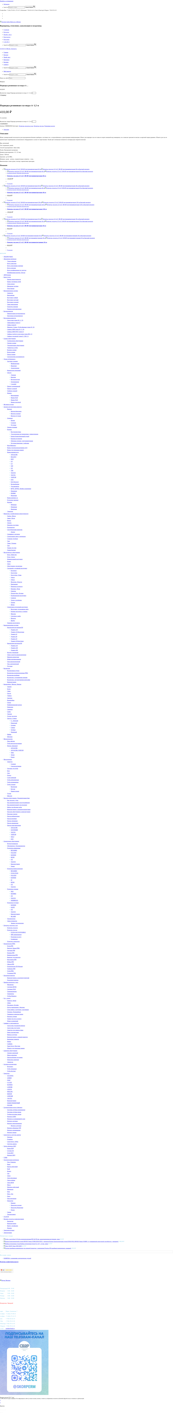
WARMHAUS (14, 900)
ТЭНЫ (5, 1157)
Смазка (9, 1212)
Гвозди (9, 693)
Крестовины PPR (11, 959)
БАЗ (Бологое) (15, 482)
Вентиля (9, 409)
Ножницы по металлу (17, 586)
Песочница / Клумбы (13, 1005)
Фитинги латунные (12, 1121)
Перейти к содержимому (6, 1)
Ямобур (13, 620)
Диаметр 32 (14, 634)
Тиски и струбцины (16, 600)
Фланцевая (14, 366)
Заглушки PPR (11, 950)
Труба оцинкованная (12, 782)
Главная (6, 52)
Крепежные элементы (13, 1039)
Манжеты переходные (13, 657)
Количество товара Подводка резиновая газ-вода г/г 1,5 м (15, 93)
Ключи (9, 561)
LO (12, 463)
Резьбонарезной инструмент (18, 595)
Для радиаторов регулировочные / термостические (24, 434)
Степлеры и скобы (16, 616)
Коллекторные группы (13, 670)
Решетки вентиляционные (14, 309)
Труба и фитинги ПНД (10, 1146)
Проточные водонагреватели (15, 315)
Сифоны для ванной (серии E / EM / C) (18, 336)
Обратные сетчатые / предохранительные (22, 441)
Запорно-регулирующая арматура (13, 407)
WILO (12, 836)
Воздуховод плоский (12, 302)
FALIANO (13, 852)
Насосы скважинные (12, 823)
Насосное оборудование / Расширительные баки (17, 798)
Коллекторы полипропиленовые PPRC (17, 673)
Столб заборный (11, 777)
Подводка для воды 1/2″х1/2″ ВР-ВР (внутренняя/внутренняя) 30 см (27, 242)
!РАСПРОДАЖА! (8, 256)
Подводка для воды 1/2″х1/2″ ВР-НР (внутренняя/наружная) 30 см (26, 225)
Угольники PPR (11, 973)
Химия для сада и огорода (14, 1018)
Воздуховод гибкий (12, 297)
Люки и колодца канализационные (16, 654)
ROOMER (13, 893)
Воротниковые (15, 395)
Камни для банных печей (14, 281)
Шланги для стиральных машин (16, 1048)
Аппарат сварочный (12, 1053)
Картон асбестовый (12, 1166)
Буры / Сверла (11, 557)
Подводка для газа (39, 126)
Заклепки (9, 698)
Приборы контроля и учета (11, 982)
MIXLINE (10, 1091)
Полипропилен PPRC (9, 943)
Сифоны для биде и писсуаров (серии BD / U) (19, 334)
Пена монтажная (11, 1198)
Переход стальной (12, 388)
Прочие (13, 420)
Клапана (9, 429)
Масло (9, 1185)
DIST (12, 459)
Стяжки (13, 727)
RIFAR (12, 857)
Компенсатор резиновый (14, 370)
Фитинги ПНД (11, 1155)
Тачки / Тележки (11, 543)
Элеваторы (10, 511)
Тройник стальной (12, 391)
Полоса (9, 775)
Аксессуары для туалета (13, 1028)
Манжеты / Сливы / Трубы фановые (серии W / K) (21, 327)
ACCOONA (10, 1075)
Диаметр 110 (14, 629)
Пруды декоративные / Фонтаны (16, 1007)
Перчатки (9, 1137)
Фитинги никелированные (14, 1123)
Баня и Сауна (7, 277)
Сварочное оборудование (10, 1050)
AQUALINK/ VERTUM (17, 750)
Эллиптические (15, 368)
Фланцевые (14, 495)
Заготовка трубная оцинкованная (16, 1110)
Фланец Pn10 (14, 397)
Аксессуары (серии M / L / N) (15, 320)
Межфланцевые (15, 363)
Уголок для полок (12, 716)
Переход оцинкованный (13, 386)
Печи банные (10, 288)
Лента (8, 564)
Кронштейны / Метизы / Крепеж (12, 684)
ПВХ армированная (16, 934)
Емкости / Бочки (11, 1000)
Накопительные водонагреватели (16, 313)
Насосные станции (12, 814)
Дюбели (9, 695)
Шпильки (9, 736)
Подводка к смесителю (13, 941)
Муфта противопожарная (14, 659)
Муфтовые (13, 504)
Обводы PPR (10, 964)
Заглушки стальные (12, 361)
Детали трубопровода (9, 359)
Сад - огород (7, 998)
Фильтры (9, 502)
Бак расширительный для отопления (17, 805)
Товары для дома (11, 548)
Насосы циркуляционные (14, 825)
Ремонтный (14, 723)
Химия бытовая (11, 550)
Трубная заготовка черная (14, 1114)
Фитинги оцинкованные (13, 1130)
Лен (8, 1173)
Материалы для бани (12, 286)
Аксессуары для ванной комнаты (16, 1025)
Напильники (14, 584)
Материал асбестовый (13, 1187)
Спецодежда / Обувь (12, 1141)
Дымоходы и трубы (12, 347)
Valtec (12, 752)
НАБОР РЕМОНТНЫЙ (13, 1103)
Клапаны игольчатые (16, 438)
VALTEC (13, 475)
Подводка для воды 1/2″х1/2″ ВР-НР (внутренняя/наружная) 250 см (27, 209)
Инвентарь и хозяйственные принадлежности (16, 513)
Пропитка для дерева (13, 525)
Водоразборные (15, 484)
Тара (8, 541)
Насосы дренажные (12, 821)
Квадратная (14, 786)
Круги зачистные (11, 263)
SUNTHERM (14, 830)
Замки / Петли (11, 518)
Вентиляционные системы (11, 290)
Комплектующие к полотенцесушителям (18, 978)
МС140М (13, 916)
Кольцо (9, 1171)
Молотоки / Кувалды (16, 582)
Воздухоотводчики (16, 432)
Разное (13, 757)
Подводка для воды (11, 173)
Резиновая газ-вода (49, 126)
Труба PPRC (10, 971)
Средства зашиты (12, 1144)
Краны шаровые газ (12, 497)
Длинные (13, 375)
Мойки (9, 1041)
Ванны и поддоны (12, 1034)
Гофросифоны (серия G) (13, 322)
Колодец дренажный (12, 652)
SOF (12, 466)
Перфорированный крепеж (14, 705)
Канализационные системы (11, 625)
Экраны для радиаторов (17, 923)
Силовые (13, 725)
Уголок (9, 793)
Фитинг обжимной (12, 746)
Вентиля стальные (16, 413)
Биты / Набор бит (12, 554)
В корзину (3, 95)
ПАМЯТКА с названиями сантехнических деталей (17, 1258)
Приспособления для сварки (15, 1057)
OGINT (13, 907)
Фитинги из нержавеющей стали (16, 1119)
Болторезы (13, 570)
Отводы (9, 372)
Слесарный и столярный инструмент (17, 568)
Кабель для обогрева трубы (14, 807)
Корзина (6, 62)
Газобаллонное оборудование (15, 341)
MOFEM (9, 1094)
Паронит (13, 1203)
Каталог (6, 55)
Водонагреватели (8, 311)
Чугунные (13, 425)
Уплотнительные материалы (11, 1160)
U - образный (14, 720)
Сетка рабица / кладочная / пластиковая (18, 1009)
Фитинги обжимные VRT (14, 1128)
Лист (8, 773)
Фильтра (9, 1228)
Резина (13, 1210)
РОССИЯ (9, 1105)
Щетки (13, 604)
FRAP (8, 1080)
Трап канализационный (13, 661)
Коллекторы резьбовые (13, 675)
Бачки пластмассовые (13, 1032)
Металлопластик (8, 739)
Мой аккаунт (6, 4)
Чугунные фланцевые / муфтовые (20, 443)
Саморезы (10, 709)
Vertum (13, 755)
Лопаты (9, 523)
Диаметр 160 (14, 648)
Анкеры (9, 686)
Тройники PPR (11, 968)
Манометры (10, 984)
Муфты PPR (10, 962)
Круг (8, 771)
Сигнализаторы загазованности (15, 356)
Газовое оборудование (10, 338)
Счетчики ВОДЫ (11, 987)
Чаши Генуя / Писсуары (13, 1046)
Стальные (13, 422)
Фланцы (9, 393)
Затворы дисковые (12, 427)
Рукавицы (10, 1139)
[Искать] (26, 78)
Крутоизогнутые (15, 379)
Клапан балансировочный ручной (20, 436)
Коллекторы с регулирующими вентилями (18, 679)
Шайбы (9, 734)
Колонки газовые (11, 350)
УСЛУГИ (6, 1216)
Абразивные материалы (10, 259)
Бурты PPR (10, 946)
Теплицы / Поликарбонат (14, 1012)
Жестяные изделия (9, 404)
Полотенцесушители (9, 975)
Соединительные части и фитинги (13, 1107)
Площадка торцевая (12, 306)
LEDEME (9, 1087)
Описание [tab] (6, 129)
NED (12, 891)
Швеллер (9, 796)
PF (11, 880)
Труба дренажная (11, 1069)
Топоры (13, 602)
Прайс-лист (7, 57)
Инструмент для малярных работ (20, 609)
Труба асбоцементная (13, 780)
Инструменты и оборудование (12, 552)
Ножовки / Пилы (15, 589)
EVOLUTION (14, 873)
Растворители (11, 527)
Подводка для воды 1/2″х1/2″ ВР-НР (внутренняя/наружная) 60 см (26, 176)
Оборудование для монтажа (14, 566)
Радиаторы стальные (12, 889)
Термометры (10, 993)
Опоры (9, 702)
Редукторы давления (12, 500)
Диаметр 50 (14, 639)
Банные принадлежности (14, 279)
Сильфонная (14, 939)
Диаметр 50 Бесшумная (17, 641)
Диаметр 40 (14, 636)
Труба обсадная (11, 1071)
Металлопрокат (8, 759)
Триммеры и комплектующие (15, 1014)
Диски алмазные (11, 261)
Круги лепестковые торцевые (15, 265)
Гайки (9, 691)
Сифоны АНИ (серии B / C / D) (15, 329)
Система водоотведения (10, 1064)
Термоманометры (12, 991)
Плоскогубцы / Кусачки (17, 593)
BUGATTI (13, 457)
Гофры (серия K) (11, 325)
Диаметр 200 (14, 650)
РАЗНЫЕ (13, 493)
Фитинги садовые (12, 1016)
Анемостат (10, 293)
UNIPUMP (10, 1096)
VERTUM (13, 477)
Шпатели (13, 618)
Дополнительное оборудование (15, 345)
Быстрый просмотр (84, 169)
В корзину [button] (10, 183)
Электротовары (8, 1232)
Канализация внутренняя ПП (15, 627)
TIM (12, 470)
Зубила (13, 577)
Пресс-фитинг (11, 741)
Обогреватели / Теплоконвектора (16, 846)
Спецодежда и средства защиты (12, 1135)
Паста (8, 1196)
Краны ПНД (10, 1148)
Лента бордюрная (12, 1178)
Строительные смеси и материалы (16, 536)
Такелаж (9, 714)
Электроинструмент (9, 1230)
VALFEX (13, 472)
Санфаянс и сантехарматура (11, 1023)
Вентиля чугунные (16, 416)
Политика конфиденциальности (9, 1262)
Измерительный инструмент (15, 559)
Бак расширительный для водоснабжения (18, 802)
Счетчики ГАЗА (11, 989)
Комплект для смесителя (13, 957)
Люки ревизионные (12, 304)
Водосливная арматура (10, 318)
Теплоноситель (11, 918)
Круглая (13, 789)
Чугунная (9, 666)
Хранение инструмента (13, 623)
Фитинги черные (11, 1132)
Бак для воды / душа (12, 800)
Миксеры (13, 614)
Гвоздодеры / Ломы (16, 575)
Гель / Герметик (11, 1162)
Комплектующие (11, 682)
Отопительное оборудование (11, 841)
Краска (9, 520)
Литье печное (11, 284)
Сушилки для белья (12, 538)
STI (12, 468)
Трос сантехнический (13, 664)
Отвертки (13, 591)
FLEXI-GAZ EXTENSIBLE (18, 932)
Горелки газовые (11, 343)
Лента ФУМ (10, 1182)
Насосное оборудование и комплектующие (18, 811)
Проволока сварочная (13, 1059)
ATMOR (9, 1078)
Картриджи (10, 1221)
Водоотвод (10, 1066)
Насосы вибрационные (13, 816)
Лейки (9, 1003)
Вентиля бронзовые (16, 411)
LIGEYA (9, 1089)
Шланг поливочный (12, 1021)
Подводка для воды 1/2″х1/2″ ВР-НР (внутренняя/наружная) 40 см (26, 192)
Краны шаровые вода (13, 452)
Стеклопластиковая (16, 766)
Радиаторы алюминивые (13, 848)
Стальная (13, 764)
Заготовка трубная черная (14, 1112)
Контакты (6, 59)
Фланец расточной (16, 402)
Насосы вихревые (12, 818)
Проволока (10, 707)
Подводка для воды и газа (26, 126)
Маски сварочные (12, 1055)
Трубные (13, 730)
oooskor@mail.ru (10, 1328)
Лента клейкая (11, 1180)
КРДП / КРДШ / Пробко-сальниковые (21, 488)
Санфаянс (9, 1043)
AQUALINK (14, 454)
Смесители (6, 1073)
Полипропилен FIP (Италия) (15, 966)
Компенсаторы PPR (12, 955)
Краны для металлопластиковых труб (17, 447)
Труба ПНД (10, 1153)
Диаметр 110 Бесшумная (17, 632)
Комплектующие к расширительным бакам (18, 809)
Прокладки (10, 1200)
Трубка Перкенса (11, 996)
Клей (8, 1169)
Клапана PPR (10, 953)
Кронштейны (10, 700)
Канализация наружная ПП (14, 643)
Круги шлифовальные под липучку (16, 270)
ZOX (12, 479)
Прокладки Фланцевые (17, 1207)
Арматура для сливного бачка (15, 1030)
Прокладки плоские (16, 1205)
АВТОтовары (7, 275)
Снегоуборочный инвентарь (14, 529)
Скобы (9, 711)
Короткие (13, 377)
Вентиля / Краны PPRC (13, 948)
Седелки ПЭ (10, 1150)
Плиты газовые (11, 354)
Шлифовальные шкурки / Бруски (16, 272)
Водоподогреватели (12, 843)
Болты (9, 689)
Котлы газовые (11, 352)
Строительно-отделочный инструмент (17, 607)
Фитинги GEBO (11, 1116)
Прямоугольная (15, 791)
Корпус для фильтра (12, 1225)
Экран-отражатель (12, 921)
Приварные (14, 491)
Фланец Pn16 (14, 400)
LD (12, 461)
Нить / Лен (10, 1194)
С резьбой (13, 384)
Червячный (14, 732)
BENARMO (14, 850)
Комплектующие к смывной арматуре (17, 1037)
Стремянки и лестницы (13, 534)
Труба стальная (11, 784)
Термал (13, 866)
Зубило (13, 579)
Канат (8, 1164)
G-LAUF (9, 1082)
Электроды (10, 1062)
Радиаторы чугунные (13, 902)
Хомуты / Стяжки (12, 718)
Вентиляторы (10, 295)
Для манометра (15, 486)
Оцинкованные (15, 382)
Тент (8, 545)
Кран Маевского (11, 445)
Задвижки (10, 418)
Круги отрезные (11, 268)
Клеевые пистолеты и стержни (19, 611)
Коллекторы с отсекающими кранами (17, 677)
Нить (8, 1191)
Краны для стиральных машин (15, 450)
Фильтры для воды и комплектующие (14, 1219)
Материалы (10, 1189)
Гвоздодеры (14, 573)
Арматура (9, 761)
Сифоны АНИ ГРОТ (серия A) (15, 331)
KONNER (13, 855)
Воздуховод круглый (12, 300)
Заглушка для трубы (12, 768)
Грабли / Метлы (11, 516)
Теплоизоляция (11, 1214)
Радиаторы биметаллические (15, 868)
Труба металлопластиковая (14, 743)
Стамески (13, 598)
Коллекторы (7, 668)
